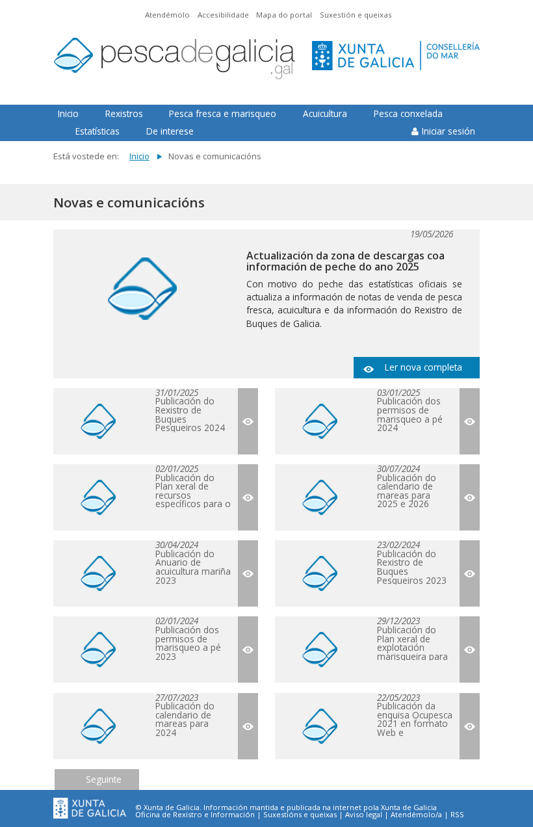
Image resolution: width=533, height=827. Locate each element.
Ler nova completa (423, 367)
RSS (457, 815)
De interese (170, 131)
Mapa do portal (284, 15)
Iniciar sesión (448, 131)
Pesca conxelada (408, 113)
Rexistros (124, 113)
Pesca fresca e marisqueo (222, 113)
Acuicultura (325, 113)
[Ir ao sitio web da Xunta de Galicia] (89, 808)
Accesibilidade (223, 15)
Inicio (68, 113)
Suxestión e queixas (356, 15)
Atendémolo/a (416, 815)
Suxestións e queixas (300, 815)
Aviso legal (363, 815)
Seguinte (104, 779)
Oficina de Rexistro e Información (195, 815)
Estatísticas (97, 131)
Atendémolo (167, 15)
